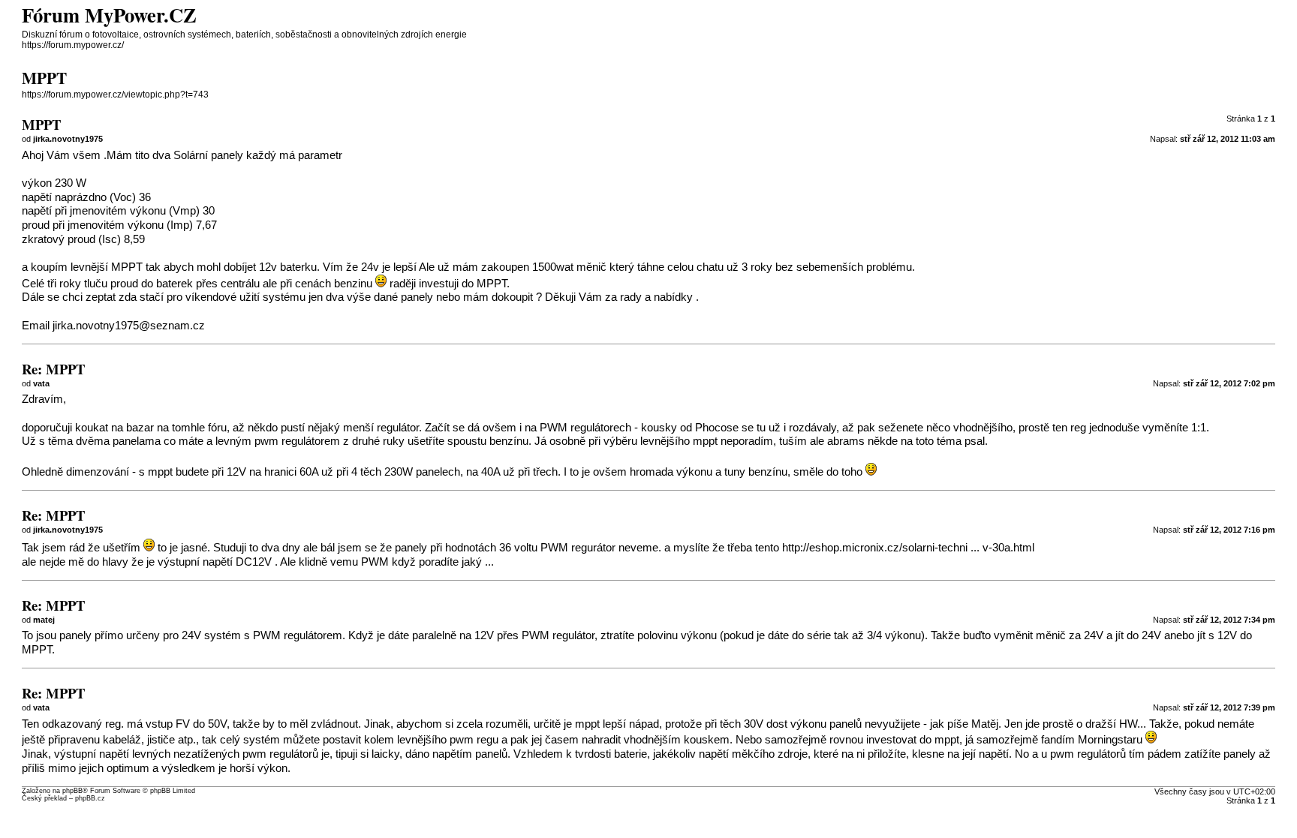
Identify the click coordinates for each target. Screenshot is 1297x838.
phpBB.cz (90, 798)
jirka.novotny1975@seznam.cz (129, 326)
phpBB (72, 790)
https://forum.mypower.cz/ (73, 45)
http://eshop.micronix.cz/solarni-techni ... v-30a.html (908, 548)
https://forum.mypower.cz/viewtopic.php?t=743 (115, 94)
